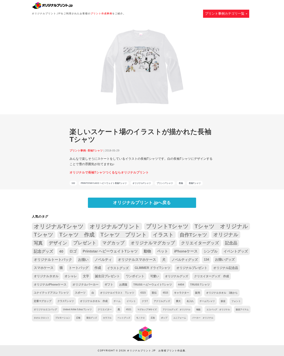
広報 (78, 318)
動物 (147, 251)
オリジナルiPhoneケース (50, 284)
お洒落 (123, 284)
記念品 (231, 243)
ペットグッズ (123, 318)
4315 (143, 292)
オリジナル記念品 (225, 267)
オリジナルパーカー (85, 284)
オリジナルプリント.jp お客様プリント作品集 (156, 350)
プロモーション (62, 318)
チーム (117, 301)
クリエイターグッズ (200, 243)
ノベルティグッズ (185, 260)
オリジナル (225, 234)
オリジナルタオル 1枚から (222, 292)
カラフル (107, 318)
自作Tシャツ (193, 234)
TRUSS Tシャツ (200, 284)
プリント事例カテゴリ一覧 (225, 13)
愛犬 (178, 301)
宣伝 (154, 292)
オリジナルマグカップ (153, 242)
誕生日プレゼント (107, 276)
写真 (38, 243)
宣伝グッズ (91, 318)
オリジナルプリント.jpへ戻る (142, 202)
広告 (153, 318)
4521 (128, 309)
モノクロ (140, 318)
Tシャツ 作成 (76, 235)
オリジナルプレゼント (191, 267)
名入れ (190, 301)
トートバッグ (78, 268)
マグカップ (113, 242)
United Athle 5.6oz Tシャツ (77, 309)
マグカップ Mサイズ (147, 309)
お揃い (83, 260)
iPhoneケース (186, 251)
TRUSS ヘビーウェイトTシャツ (152, 284)
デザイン (58, 243)
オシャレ (71, 276)
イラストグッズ (118, 268)
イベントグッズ (236, 251)
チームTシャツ (207, 301)
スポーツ (80, 292)
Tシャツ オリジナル (221, 226)
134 (206, 259)
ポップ (164, 318)
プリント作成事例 (101, 13)
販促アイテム (242, 309)
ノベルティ (103, 260)
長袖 (181, 183)
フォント (236, 301)
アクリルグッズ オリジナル (176, 309)
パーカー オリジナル (202, 318)
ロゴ (73, 251)
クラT (145, 301)
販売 (197, 292)
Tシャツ (43, 235)
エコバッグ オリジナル (218, 309)
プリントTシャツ (165, 183)
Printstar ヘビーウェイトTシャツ (110, 251)
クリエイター (105, 309)
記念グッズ (43, 251)
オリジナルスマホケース (137, 260)
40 (61, 251)
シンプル (211, 251)
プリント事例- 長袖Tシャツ (86, 150)
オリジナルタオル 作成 (94, 301)
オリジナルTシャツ (142, 183)
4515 (165, 292)
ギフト (109, 284)
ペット (162, 251)
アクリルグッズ (162, 301)
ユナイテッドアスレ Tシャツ (51, 292)
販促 (223, 301)
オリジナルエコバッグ (45, 309)
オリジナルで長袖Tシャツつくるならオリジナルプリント (109, 172)
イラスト (163, 234)
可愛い (154, 276)
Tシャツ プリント (123, 235)
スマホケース (44, 268)
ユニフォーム (179, 318)
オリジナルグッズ (176, 276)
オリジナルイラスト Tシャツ (117, 292)
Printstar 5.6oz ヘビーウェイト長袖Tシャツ (104, 183)
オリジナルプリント (115, 226)
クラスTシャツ (65, 301)
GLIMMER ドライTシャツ (152, 267)
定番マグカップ (42, 301)
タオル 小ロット (41, 318)
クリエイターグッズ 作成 (211, 276)
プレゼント (84, 242)
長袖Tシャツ (195, 183)
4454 (181, 284)
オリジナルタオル (46, 276)
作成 (97, 268)
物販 (198, 309)
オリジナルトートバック (53, 260)
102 (73, 183)
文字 (86, 276)
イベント (131, 301)
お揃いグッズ (225, 259)
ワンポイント (135, 276)
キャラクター (181, 292)
